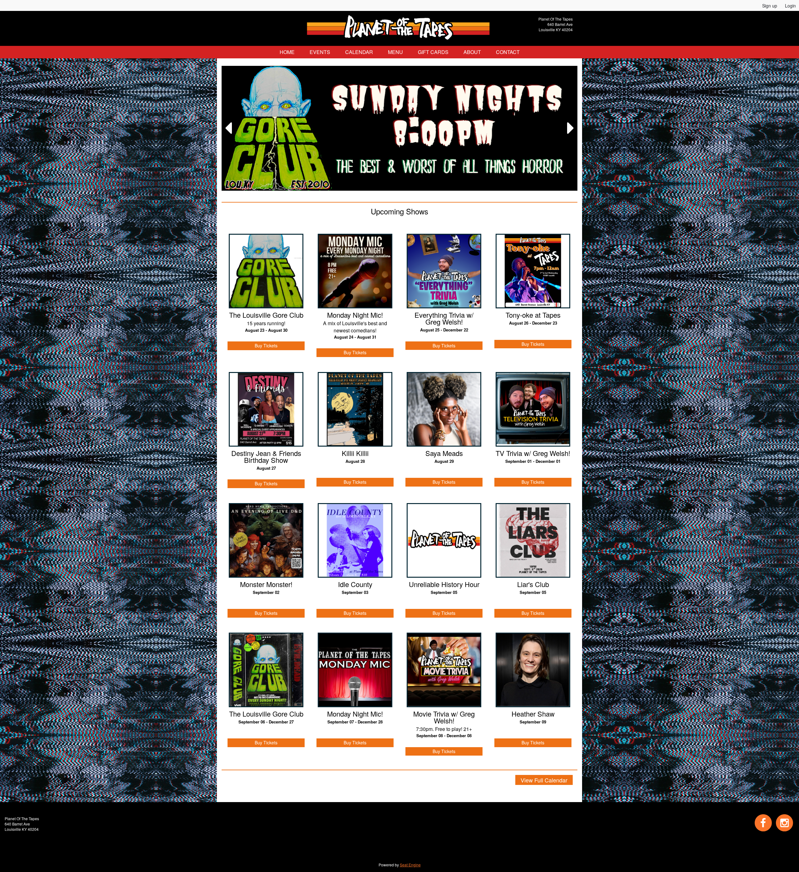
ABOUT (472, 52)
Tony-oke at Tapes (533, 314)
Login (790, 5)
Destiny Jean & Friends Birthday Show (266, 456)
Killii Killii (355, 453)
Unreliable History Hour (444, 584)
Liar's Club (533, 584)
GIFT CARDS (433, 52)
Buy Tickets (266, 345)
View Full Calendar (544, 780)
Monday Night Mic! (355, 314)
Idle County (355, 584)
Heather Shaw (533, 713)
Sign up (769, 5)
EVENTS (320, 52)
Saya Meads (444, 453)
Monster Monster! (266, 584)
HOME (287, 52)
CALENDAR (359, 52)
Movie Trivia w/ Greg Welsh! (444, 717)
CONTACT (508, 52)
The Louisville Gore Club (266, 314)
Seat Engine (410, 864)
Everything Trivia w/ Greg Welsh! (443, 318)
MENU (395, 52)
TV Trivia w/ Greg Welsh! (533, 453)
